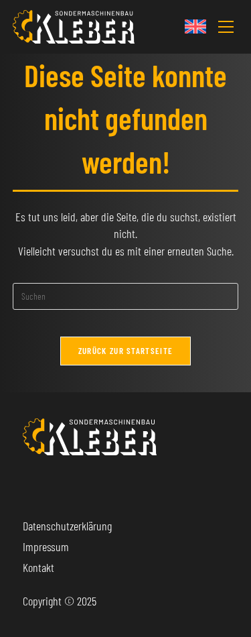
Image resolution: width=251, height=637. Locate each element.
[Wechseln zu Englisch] (195, 26)
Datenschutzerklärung (67, 525)
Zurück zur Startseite (125, 350)
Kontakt (38, 567)
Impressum (46, 546)
